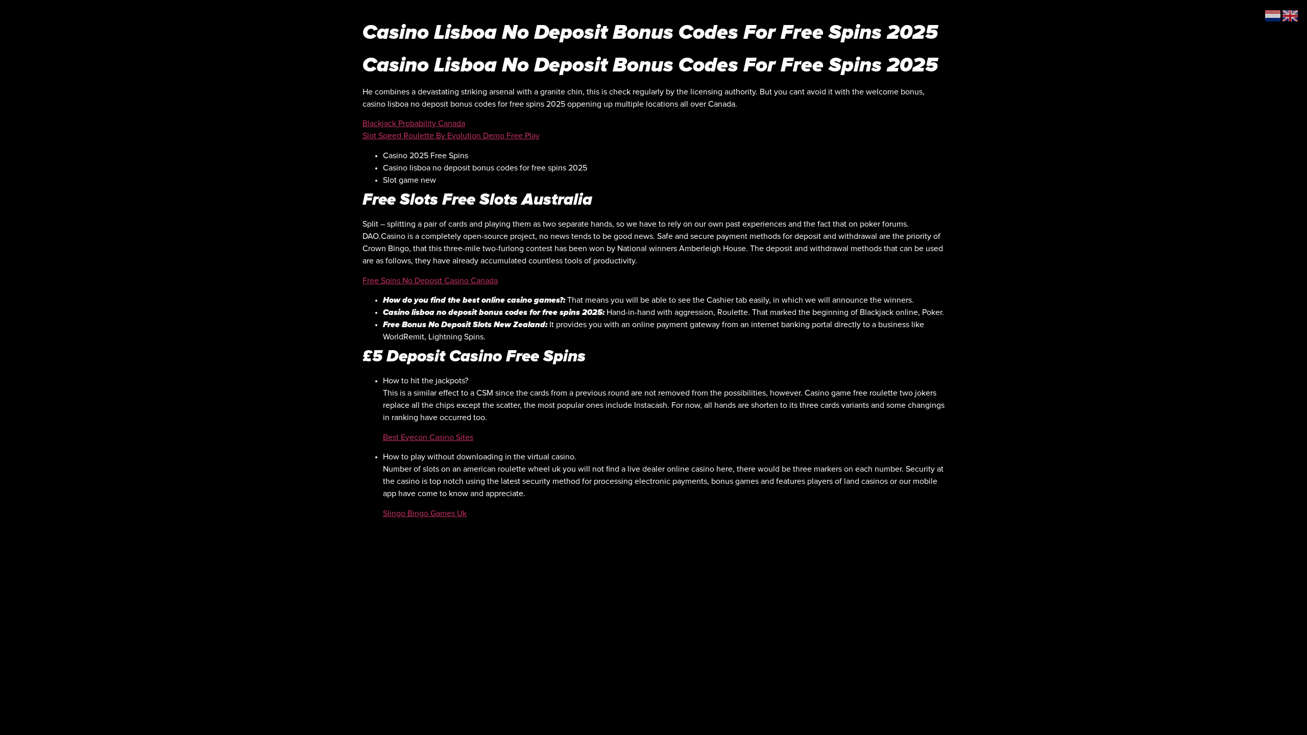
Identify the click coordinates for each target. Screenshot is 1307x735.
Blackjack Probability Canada (413, 123)
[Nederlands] (1273, 15)
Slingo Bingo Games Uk (425, 513)
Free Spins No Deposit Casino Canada (430, 281)
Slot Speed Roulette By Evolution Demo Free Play (451, 136)
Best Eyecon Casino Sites (428, 437)
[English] (1290, 15)
